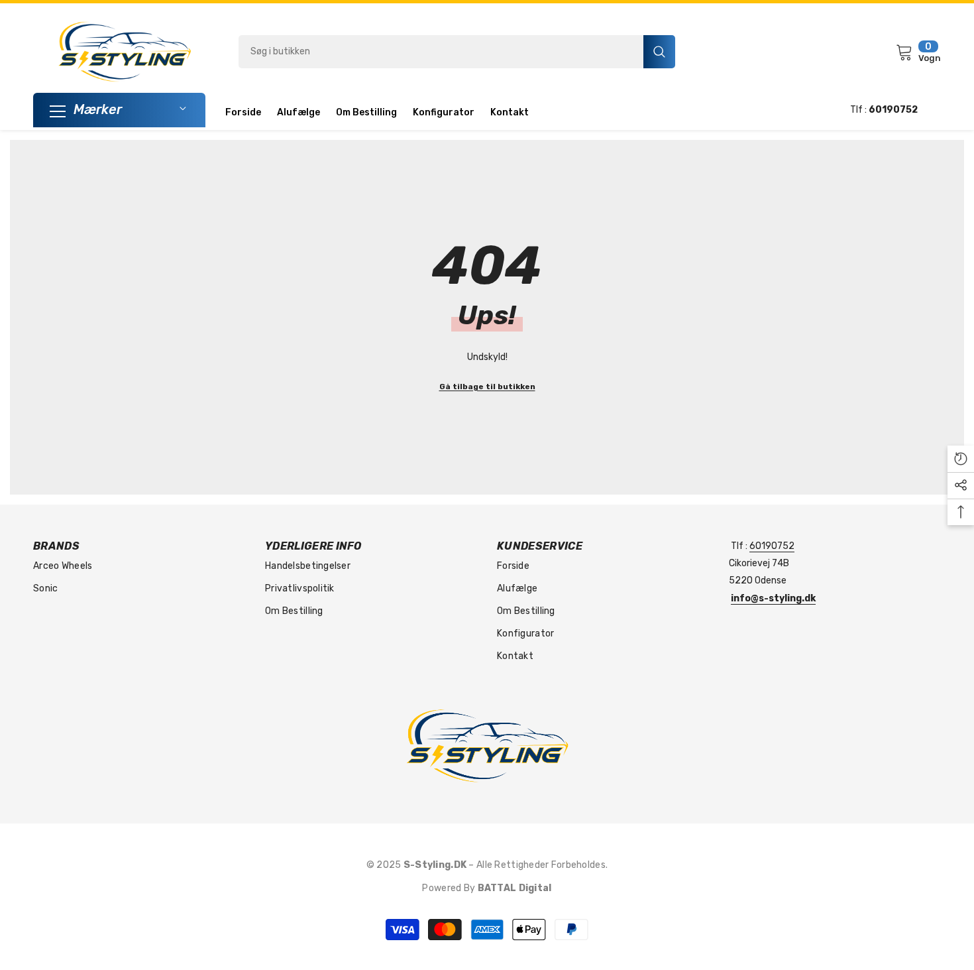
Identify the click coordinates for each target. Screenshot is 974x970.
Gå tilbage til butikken (487, 386)
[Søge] (457, 51)
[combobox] (441, 51)
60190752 (771, 546)
